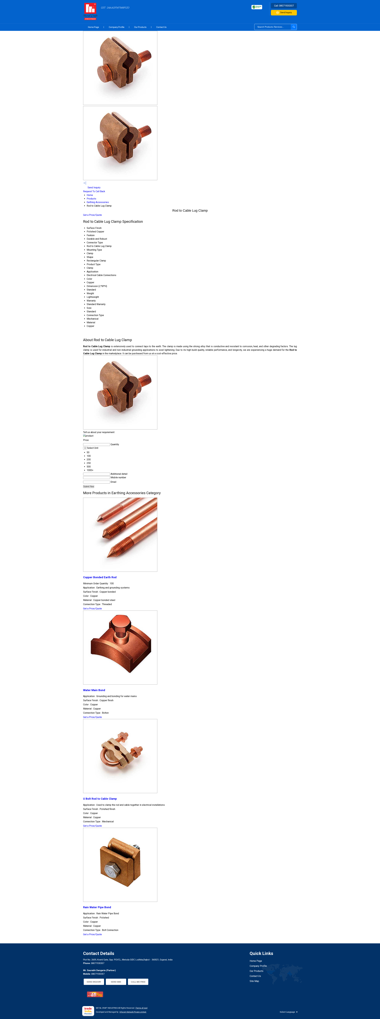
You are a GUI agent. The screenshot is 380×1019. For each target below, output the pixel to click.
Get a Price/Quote (92, 215)
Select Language (287, 1012)
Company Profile (116, 27)
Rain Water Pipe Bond (97, 907)
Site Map (254, 981)
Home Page (93, 27)
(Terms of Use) (141, 1008)
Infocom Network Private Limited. (133, 1012)
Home (90, 195)
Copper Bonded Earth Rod (100, 577)
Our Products (140, 27)
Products (91, 198)
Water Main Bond (94, 690)
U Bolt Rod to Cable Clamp (100, 798)
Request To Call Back (94, 191)
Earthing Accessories (98, 202)
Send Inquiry (286, 12)
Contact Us (161, 27)
